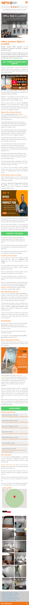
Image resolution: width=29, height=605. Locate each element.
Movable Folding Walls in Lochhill (10, 597)
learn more (14, 408)
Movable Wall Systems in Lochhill (10, 592)
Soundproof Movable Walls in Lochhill (11, 598)
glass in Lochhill (22, 115)
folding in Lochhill (5, 287)
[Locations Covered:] (1, 2)
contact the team (14, 233)
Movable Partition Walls (7, 464)
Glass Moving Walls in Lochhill (9, 600)
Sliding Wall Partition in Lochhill (9, 595)
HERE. (15, 337)
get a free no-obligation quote (14, 62)
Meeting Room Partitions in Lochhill (10, 594)
